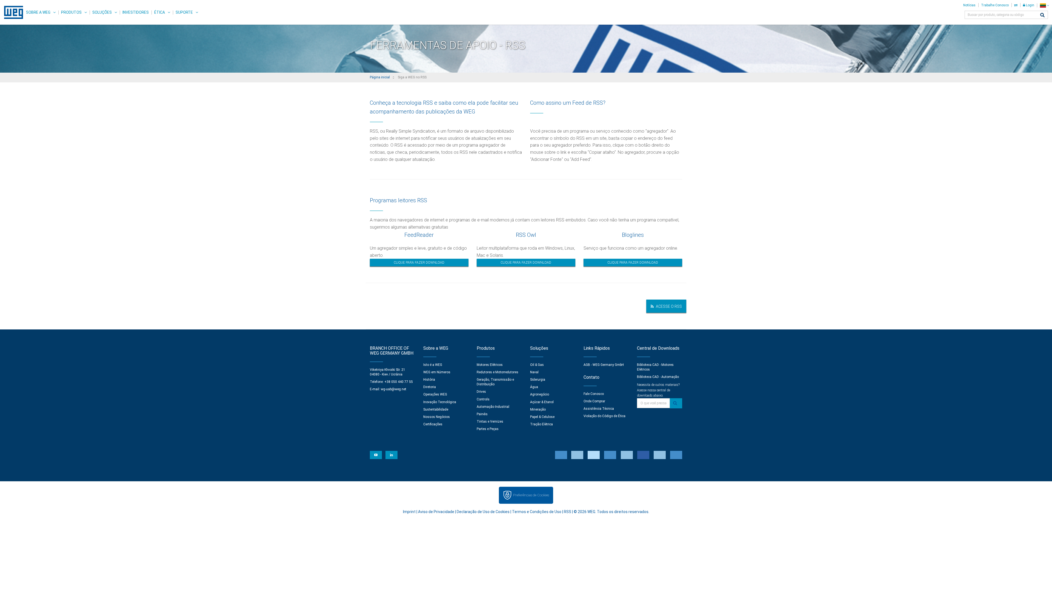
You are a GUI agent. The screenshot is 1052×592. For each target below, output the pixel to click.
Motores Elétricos (490, 365)
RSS (567, 512)
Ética (159, 12)
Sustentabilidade (435, 409)
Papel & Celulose (542, 417)
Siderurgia (537, 380)
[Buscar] (1042, 15)
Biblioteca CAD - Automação (658, 377)
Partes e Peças (488, 429)
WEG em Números (436, 372)
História (429, 380)
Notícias (969, 5)
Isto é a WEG (432, 365)
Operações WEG (435, 394)
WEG (11, 12)
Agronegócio (539, 394)
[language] (1044, 5)
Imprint (409, 512)
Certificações (432, 424)
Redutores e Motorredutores (497, 372)
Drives (481, 392)
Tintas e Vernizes (490, 421)
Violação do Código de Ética (604, 416)
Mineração (538, 409)
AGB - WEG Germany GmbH (604, 365)
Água (534, 387)
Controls (483, 399)
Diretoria (429, 387)
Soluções (102, 12)
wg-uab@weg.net (393, 389)
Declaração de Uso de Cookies (483, 512)
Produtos (71, 12)
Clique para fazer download (419, 262)
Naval (534, 372)
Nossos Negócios (436, 417)
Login (1029, 5)
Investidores (135, 12)
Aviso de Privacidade (436, 512)
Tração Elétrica (541, 424)
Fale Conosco (594, 394)
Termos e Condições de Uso (536, 512)
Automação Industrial (493, 407)
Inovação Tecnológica (439, 402)
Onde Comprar (594, 401)
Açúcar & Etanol (542, 402)
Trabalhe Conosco (995, 5)
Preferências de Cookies (531, 495)
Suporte (184, 12)
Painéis (482, 414)
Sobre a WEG (38, 12)
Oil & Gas (537, 365)
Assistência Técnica (599, 409)
